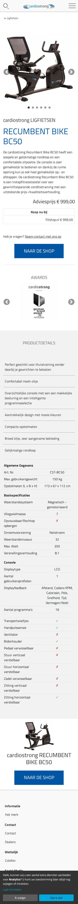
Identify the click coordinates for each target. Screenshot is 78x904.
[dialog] (39, 887)
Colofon (10, 860)
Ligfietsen (12, 18)
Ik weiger (20, 898)
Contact (10, 833)
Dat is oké (56, 898)
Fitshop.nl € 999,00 (59, 219)
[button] (6, 72)
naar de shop (39, 250)
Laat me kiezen (12, 889)
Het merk (11, 814)
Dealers (10, 841)
